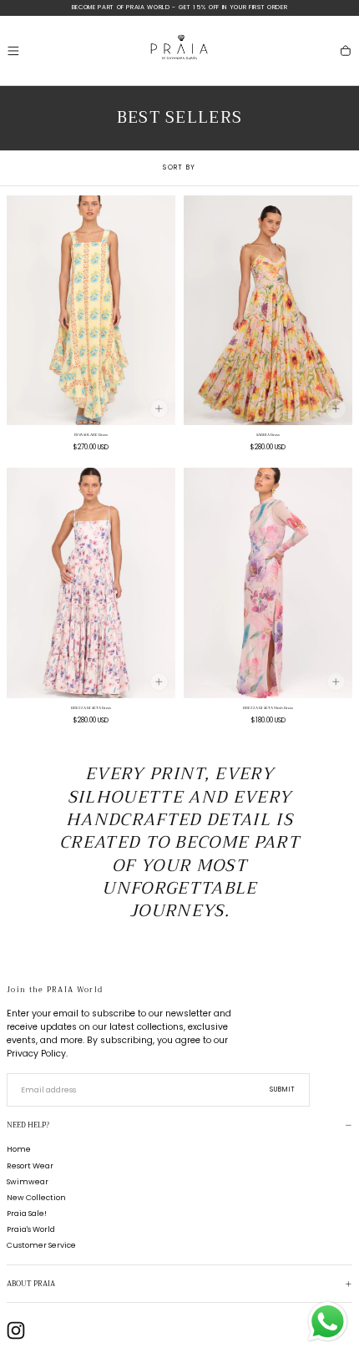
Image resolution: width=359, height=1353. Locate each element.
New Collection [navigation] (36, 1197)
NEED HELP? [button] (28, 1125)
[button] (13, 51)
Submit (283, 1089)
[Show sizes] (159, 408)
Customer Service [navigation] (41, 1244)
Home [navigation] (19, 1148)
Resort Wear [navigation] (30, 1165)
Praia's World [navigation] (31, 1229)
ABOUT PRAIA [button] (31, 1284)
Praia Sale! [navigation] (27, 1213)
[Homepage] (179, 50)
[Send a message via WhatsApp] (328, 1322)
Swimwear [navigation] (27, 1181)
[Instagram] (16, 1330)
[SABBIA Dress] (268, 310)
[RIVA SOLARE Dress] (91, 310)
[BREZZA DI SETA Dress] (91, 583)
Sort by (179, 167)
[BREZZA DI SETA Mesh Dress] (268, 583)
